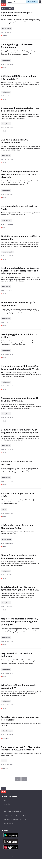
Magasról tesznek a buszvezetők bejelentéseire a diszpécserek (18, 556)
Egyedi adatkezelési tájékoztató (15, 815)
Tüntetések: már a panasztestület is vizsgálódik (20, 237)
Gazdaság (5, 738)
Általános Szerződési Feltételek (15, 819)
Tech (3, 227)
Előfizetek (31, 1)
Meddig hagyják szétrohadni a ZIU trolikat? (19, 335)
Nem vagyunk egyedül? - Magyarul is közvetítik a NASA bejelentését (20, 748)
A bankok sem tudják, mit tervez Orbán (18, 494)
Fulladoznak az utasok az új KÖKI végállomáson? (18, 304)
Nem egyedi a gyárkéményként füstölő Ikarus (17, 45)
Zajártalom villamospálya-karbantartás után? (15, 141)
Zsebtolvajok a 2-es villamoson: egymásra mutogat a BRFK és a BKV (20, 588)
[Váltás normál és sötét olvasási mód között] (15, 2)
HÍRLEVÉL (7, 804)
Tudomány (5, 768)
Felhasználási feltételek (12, 812)
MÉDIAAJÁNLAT (8, 823)
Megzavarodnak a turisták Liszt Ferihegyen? (17, 654)
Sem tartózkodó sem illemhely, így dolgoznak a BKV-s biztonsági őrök (19, 431)
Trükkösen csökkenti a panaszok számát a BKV (18, 686)
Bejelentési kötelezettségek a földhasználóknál (16, 14)
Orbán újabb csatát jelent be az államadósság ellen (18, 526)
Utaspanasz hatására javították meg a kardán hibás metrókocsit (20, 109)
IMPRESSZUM (8, 808)
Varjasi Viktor (6, 539)
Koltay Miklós (6, 28)
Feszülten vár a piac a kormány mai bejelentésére (20, 718)
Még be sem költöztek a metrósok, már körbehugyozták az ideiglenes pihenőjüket (19, 622)
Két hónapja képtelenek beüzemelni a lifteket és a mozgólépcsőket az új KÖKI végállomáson (20, 271)
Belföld (4, 35)
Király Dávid (6, 60)
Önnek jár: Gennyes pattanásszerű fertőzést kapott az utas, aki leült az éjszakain (20, 174)
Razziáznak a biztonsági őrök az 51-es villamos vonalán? (20, 399)
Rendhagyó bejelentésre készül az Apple (19, 207)
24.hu (4, 509)
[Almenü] (10, 1)
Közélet (4, 67)
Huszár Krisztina (7, 252)
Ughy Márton (6, 220)
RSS (5, 800)
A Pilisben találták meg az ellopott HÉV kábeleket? (19, 77)
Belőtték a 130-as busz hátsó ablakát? (16, 463)
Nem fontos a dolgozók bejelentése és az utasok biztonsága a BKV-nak (20, 367)
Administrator (7, 731)
